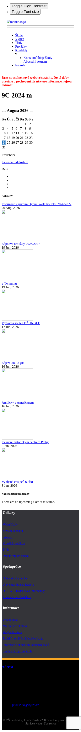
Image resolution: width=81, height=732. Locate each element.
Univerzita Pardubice (15, 578)
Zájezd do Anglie (13, 363)
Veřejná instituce (12, 632)
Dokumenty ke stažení (16, 555)
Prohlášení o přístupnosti (17, 651)
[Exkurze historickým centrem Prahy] (17, 438)
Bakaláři (7, 537)
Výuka (19, 39)
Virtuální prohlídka (14, 543)
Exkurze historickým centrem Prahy (25, 442)
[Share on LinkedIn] (11, 187)
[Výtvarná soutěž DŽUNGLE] (17, 319)
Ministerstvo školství (15, 626)
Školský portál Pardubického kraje (23, 638)
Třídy (18, 42)
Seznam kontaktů (13, 530)
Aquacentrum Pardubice (17, 597)
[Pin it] (11, 184)
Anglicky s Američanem (18, 402)
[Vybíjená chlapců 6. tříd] (17, 478)
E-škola (20, 65)
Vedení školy (10, 524)
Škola (19, 35)
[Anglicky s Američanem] (17, 398)
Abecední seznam (35, 61)
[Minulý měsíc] (4, 111)
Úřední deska (10, 619)
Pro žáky (21, 46)
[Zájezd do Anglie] (17, 359)
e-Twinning (9, 283)
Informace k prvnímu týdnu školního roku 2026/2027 (36, 204)
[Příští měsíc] (31, 111)
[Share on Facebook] (11, 176)
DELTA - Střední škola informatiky (24, 591)
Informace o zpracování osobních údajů (26, 644)
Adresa (7, 667)
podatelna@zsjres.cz (25, 705)
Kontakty (21, 50)
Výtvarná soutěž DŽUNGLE (21, 323)
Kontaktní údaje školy (37, 58)
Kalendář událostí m (15, 162)
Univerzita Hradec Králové (18, 584)
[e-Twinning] (17, 279)
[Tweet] (11, 180)
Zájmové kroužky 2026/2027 (21, 244)
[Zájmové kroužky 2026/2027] (17, 240)
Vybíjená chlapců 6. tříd (17, 482)
